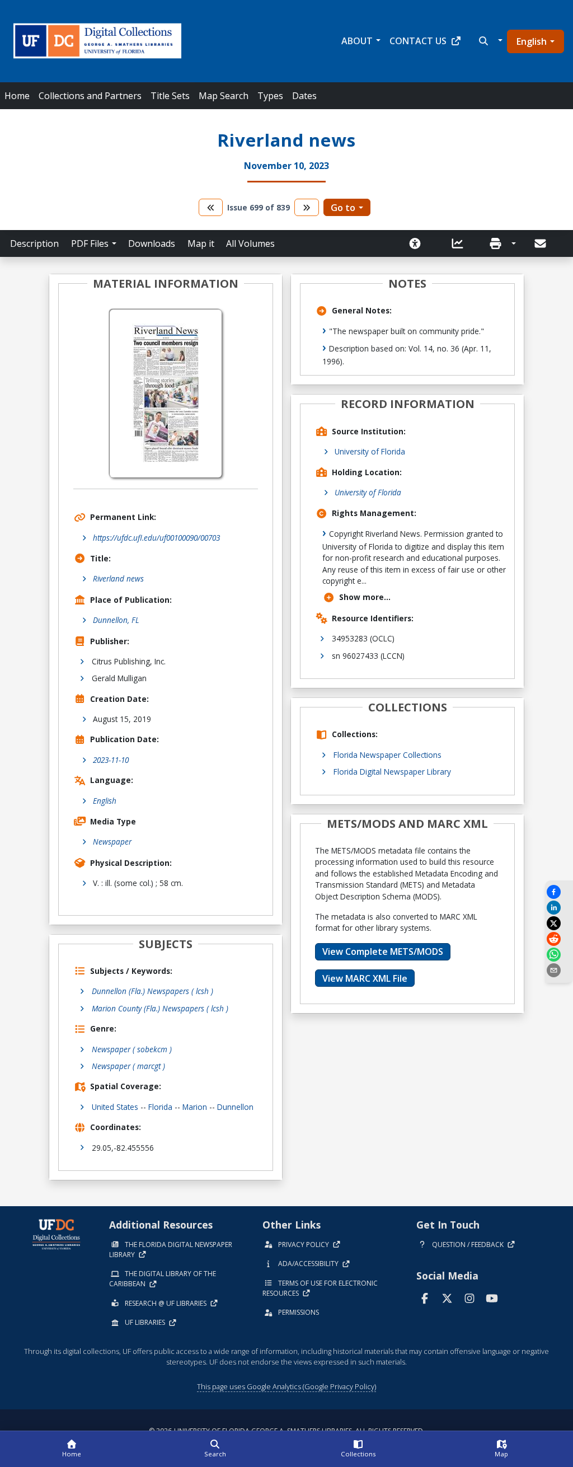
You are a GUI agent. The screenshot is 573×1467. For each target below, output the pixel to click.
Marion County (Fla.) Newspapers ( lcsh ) (160, 1008)
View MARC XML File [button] (364, 978)
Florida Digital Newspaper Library (392, 771)
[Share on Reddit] (559, 939)
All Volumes (250, 243)
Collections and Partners (90, 96)
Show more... (365, 597)
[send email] (559, 970)
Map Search (223, 96)
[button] (489, 41)
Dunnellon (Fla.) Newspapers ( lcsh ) (152, 991)
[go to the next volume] (306, 207)
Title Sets (170, 96)
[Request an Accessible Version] (418, 243)
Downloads (151, 243)
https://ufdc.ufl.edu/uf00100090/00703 (156, 537)
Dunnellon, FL (116, 620)
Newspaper (112, 841)
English (531, 41)
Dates (304, 96)
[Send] (541, 243)
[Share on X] (559, 923)
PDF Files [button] (90, 243)
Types (270, 96)
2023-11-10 (111, 759)
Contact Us (418, 41)
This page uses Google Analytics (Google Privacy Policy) (286, 1386)
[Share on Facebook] (559, 892)
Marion (194, 1107)
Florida (160, 1107)
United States (115, 1107)
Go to (343, 207)
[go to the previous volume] (211, 207)
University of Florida (370, 451)
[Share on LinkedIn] (559, 908)
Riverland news (118, 578)
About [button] (357, 41)
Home (17, 96)
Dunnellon (235, 1107)
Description (34, 243)
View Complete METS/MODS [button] (382, 951)
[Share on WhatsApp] (559, 955)
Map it (200, 243)
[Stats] (461, 243)
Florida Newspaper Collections (388, 754)
